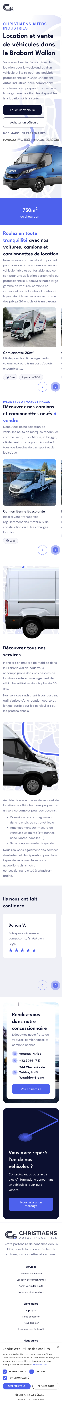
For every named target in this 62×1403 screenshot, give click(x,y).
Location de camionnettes (31, 1279)
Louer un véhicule (22, 110)
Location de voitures (31, 1273)
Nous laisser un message (31, 1204)
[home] (8, 8)
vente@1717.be (30, 1054)
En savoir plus (40, 1364)
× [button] (58, 1347)
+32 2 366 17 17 (29, 1060)
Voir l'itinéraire (31, 1089)
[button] (55, 7)
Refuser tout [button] (46, 1386)
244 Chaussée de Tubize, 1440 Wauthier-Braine (32, 1072)
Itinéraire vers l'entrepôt (31, 1329)
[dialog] (31, 1373)
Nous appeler (31, 1322)
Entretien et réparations (31, 1292)
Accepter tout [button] (16, 1386)
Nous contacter (31, 1316)
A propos (31, 1310)
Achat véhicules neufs (31, 1285)
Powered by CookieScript (31, 1399)
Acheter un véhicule (24, 122)
